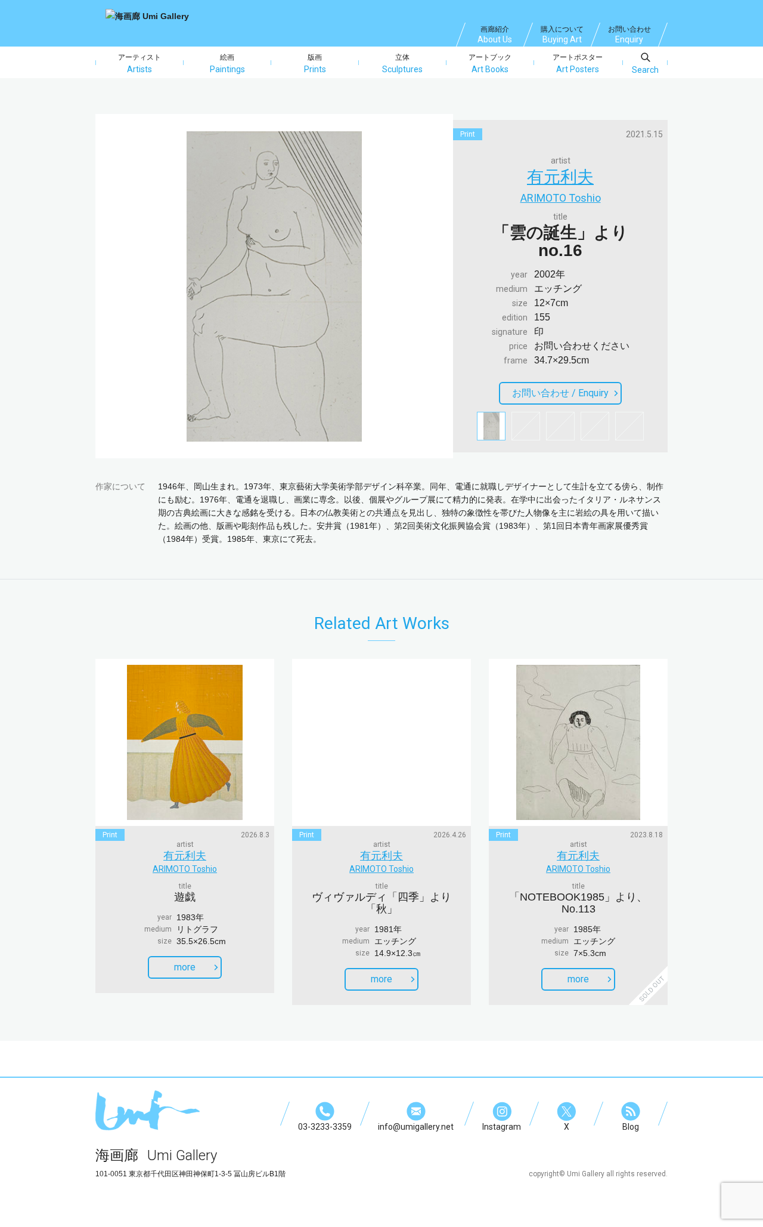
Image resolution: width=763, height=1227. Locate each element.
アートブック (490, 63)
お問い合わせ (629, 34)
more (185, 967)
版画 (315, 63)
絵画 (227, 63)
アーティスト (139, 63)
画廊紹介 (494, 34)
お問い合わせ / (560, 393)
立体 (402, 63)
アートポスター (578, 63)
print (467, 134)
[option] (274, 286)
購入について (562, 34)
